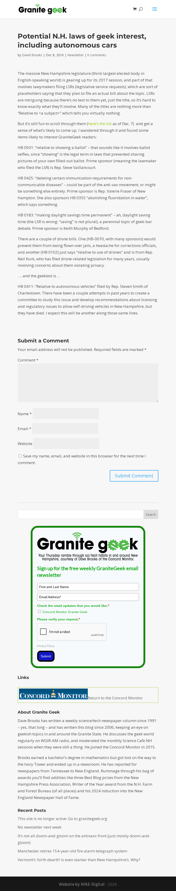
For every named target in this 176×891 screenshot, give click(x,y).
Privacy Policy (46, 646)
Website (25, 443)
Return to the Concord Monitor (115, 697)
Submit (46, 656)
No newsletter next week (39, 827)
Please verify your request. (58, 619)
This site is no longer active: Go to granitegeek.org (62, 818)
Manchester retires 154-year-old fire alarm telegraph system (72, 851)
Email (24, 428)
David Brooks (32, 55)
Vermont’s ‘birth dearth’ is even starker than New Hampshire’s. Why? (79, 859)
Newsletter (75, 55)
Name (25, 413)
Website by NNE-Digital (81, 884)
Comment (28, 360)
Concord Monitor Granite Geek (65, 612)
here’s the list (100, 123)
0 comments (96, 55)
